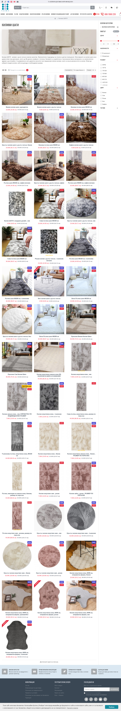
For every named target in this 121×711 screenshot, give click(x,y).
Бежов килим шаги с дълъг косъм (49, 107)
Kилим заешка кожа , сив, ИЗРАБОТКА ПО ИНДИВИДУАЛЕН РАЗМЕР (17, 415)
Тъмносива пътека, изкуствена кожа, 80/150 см (17, 454)
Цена (102, 35)
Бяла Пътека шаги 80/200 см (49, 336)
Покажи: (89, 70)
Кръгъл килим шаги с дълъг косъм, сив (81, 221)
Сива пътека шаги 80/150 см (49, 221)
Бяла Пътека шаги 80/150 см (81, 298)
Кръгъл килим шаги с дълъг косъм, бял (17, 336)
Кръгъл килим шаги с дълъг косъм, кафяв (49, 183)
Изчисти (117, 31)
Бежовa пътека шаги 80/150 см (81, 107)
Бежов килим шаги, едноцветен (17, 107)
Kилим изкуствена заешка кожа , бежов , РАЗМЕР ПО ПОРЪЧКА (81, 454)
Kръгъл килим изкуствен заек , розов (49, 573)
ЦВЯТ (102, 87)
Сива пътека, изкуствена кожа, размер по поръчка (81, 415)
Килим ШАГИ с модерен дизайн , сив (17, 221)
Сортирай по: (69, 70)
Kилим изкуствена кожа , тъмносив (49, 414)
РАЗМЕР (102, 60)
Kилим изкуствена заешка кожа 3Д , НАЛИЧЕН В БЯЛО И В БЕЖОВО (49, 375)
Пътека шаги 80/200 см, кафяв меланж (81, 183)
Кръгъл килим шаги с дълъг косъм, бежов (17, 145)
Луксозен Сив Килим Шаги (17, 374)
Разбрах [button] (111, 707)
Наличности (104, 48)
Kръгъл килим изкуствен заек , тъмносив (81, 533)
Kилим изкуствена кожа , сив (81, 374)
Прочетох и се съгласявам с (96, 693)
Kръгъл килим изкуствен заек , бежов (17, 573)
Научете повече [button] (72, 708)
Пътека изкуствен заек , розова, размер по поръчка (17, 534)
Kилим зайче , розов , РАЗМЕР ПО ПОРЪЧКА (81, 494)
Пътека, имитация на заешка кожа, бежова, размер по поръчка (17, 494)
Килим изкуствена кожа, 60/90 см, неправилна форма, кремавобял (17, 613)
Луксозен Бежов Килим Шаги (81, 336)
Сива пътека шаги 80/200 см (17, 259)
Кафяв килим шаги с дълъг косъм (81, 145)
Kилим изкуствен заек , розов (49, 493)
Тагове (102, 108)
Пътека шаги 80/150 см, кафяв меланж (17, 183)
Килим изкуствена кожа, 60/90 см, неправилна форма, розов (49, 613)
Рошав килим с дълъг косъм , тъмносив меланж (49, 259)
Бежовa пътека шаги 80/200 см (49, 145)
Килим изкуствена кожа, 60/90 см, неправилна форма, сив (81, 613)
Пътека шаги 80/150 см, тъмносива (81, 259)
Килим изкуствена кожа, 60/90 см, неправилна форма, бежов (81, 574)
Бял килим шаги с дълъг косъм (49, 298)
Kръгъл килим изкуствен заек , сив (49, 533)
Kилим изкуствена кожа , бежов (49, 454)
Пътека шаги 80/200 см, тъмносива (17, 298)
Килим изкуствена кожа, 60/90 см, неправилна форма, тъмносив (17, 653)
